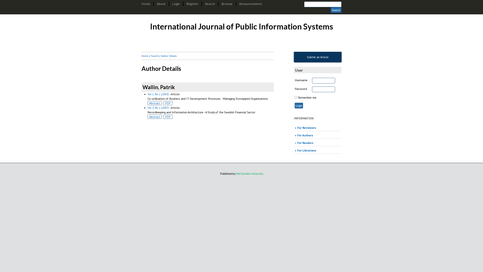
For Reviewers (306, 128)
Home (146, 3)
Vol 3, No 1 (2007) (158, 108)
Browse (227, 3)
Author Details (169, 56)
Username (301, 80)
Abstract (154, 103)
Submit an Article (317, 57)
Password (301, 89)
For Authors (305, 135)
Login (176, 3)
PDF (168, 103)
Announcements (250, 3)
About (161, 3)
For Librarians (306, 150)
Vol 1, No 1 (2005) (158, 94)
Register (192, 3)
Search (210, 3)
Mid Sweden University (249, 173)
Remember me (307, 97)
